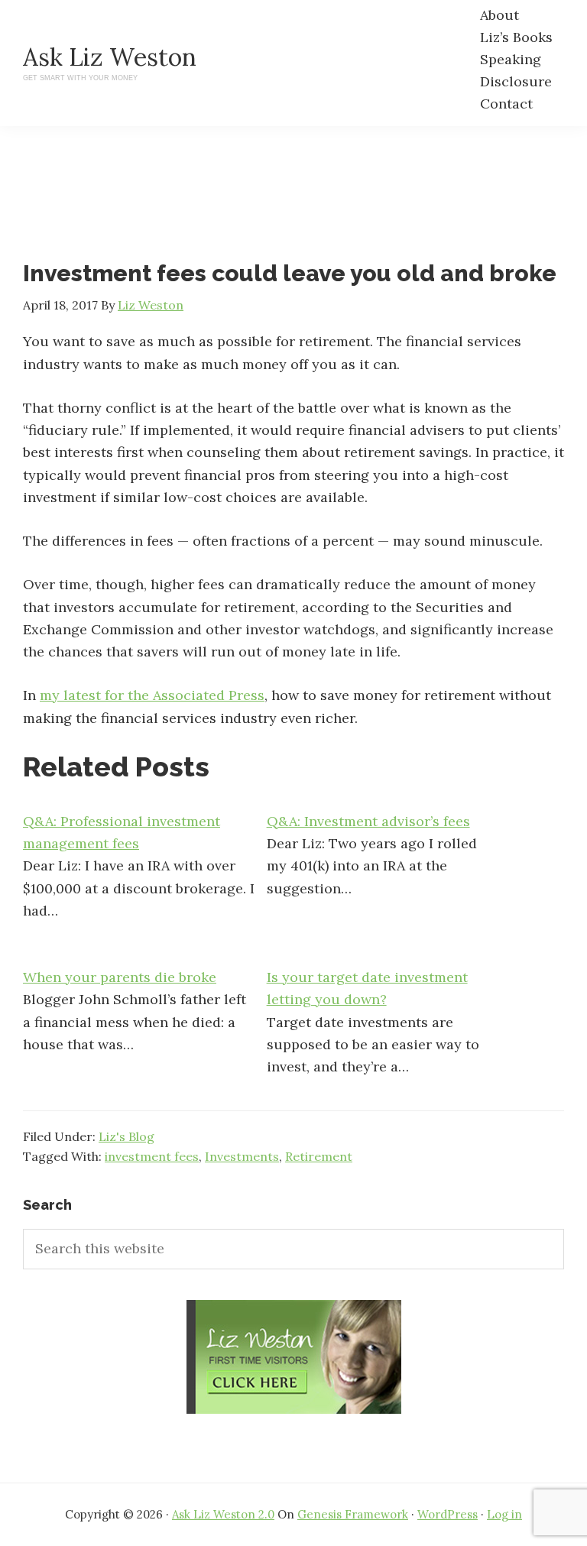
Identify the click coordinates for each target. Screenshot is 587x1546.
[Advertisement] (301, 206)
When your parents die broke (119, 977)
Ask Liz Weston (109, 57)
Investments (242, 1156)
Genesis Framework (352, 1514)
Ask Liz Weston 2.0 (223, 1514)
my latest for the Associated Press (152, 695)
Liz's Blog (126, 1136)
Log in (504, 1514)
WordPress (447, 1514)
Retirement (318, 1156)
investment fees (152, 1156)
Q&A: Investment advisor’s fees (368, 821)
